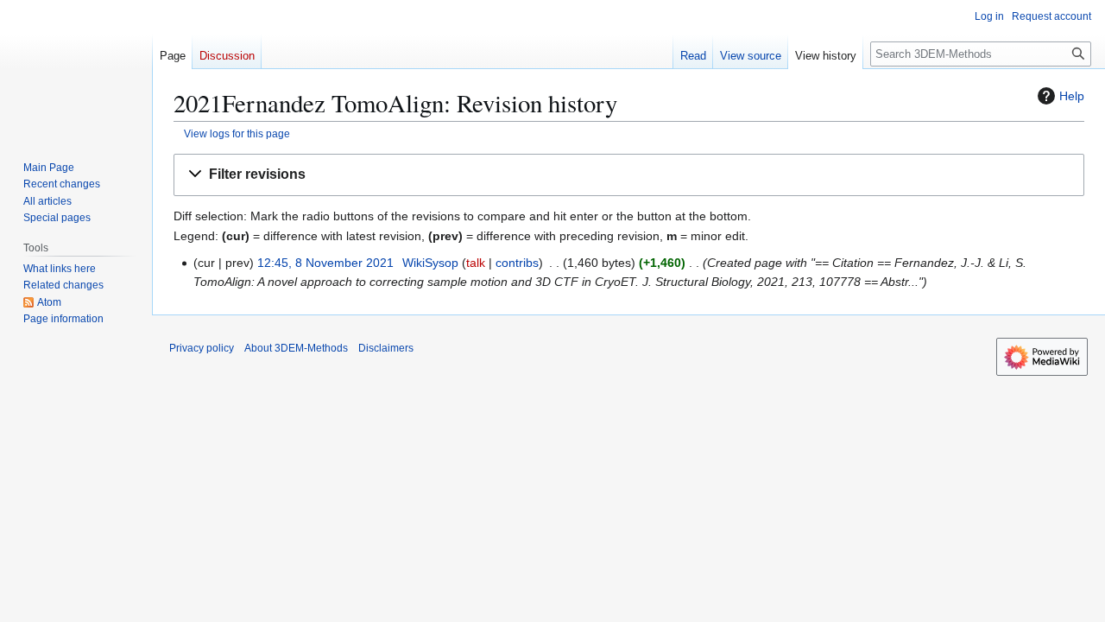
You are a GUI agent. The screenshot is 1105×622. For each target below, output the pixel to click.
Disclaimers (386, 348)
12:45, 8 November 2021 (325, 263)
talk (475, 263)
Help (1071, 96)
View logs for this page (237, 133)
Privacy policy (201, 348)
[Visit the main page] (76, 69)
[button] (629, 175)
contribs (517, 263)
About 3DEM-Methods (296, 348)
